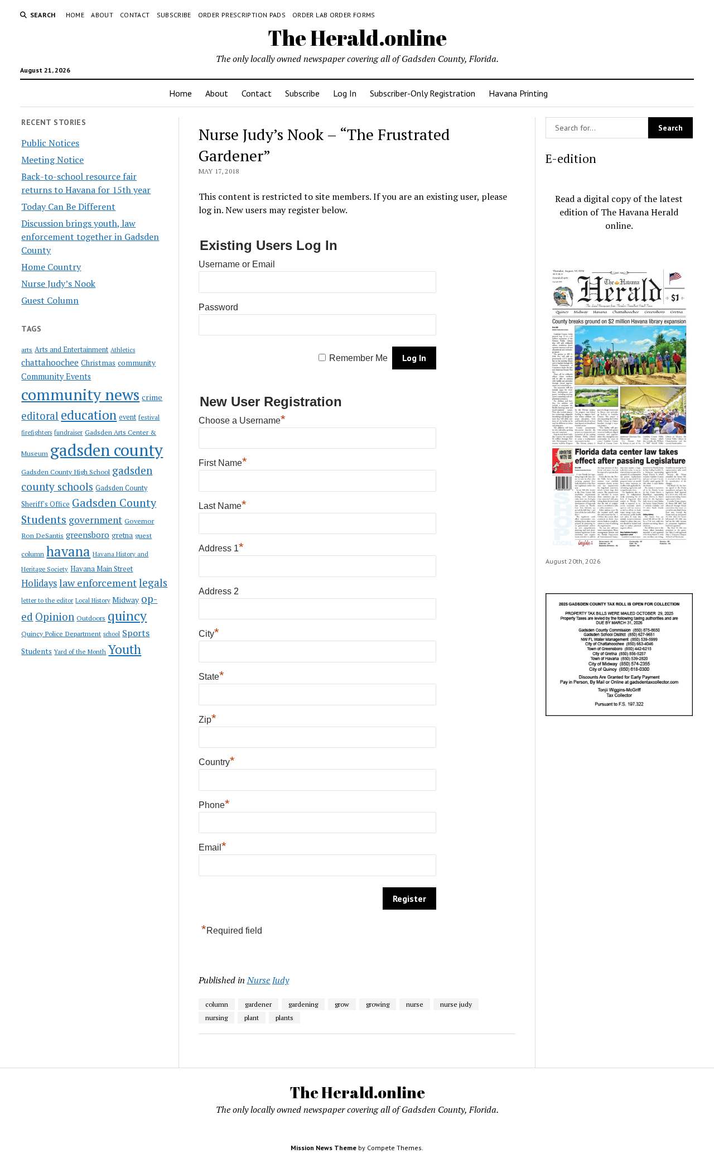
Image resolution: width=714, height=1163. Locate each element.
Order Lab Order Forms (333, 15)
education (89, 415)
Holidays (39, 583)
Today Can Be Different (68, 206)
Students (36, 651)
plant (251, 1017)
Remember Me (358, 358)
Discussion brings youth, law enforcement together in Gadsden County (90, 236)
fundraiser (68, 432)
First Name (223, 463)
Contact (135, 15)
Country (217, 762)
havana (68, 551)
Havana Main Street (101, 569)
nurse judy (456, 1004)
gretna (122, 535)
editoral (40, 415)
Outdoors (90, 617)
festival (149, 417)
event (127, 417)
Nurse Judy (268, 980)
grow (342, 1004)
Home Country (51, 267)
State (211, 676)
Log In (344, 93)
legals (153, 582)
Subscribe (174, 15)
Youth (124, 649)
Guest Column (50, 300)
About (102, 15)
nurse (414, 1004)
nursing (216, 1017)
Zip (207, 719)
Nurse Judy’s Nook (58, 283)
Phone (214, 805)
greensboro (87, 534)
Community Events (56, 376)
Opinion (54, 616)
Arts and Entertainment (71, 349)
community (137, 363)
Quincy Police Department (61, 633)
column (216, 1004)
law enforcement (98, 582)
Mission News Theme (323, 1147)
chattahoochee (50, 362)
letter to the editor (47, 600)
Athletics (122, 350)
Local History (92, 600)
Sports (135, 633)
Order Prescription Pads (242, 15)
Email (212, 847)
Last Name (223, 506)
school (111, 634)
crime (152, 397)
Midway (125, 600)
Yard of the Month (80, 651)
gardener (258, 1004)
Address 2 (219, 591)
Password (218, 307)
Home (75, 15)
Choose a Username (242, 420)
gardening (303, 1004)
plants (284, 1017)
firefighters (36, 432)
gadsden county (106, 449)
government (95, 519)
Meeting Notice (52, 159)
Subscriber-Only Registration (422, 93)
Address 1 (221, 548)
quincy (127, 615)
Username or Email (237, 264)
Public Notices (50, 143)
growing (377, 1004)
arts (26, 349)
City (209, 633)
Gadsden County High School (65, 471)
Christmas (98, 363)
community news (80, 394)
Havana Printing (518, 93)
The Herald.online (357, 37)
